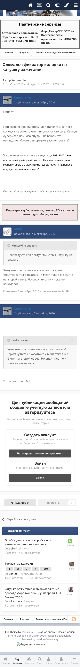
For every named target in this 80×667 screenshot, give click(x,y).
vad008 (13, 573)
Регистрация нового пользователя (40, 453)
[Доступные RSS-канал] (73, 619)
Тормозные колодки (19, 563)
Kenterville (18, 80)
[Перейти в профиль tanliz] (7, 232)
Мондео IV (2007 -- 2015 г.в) (45, 84)
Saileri (13, 548)
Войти (40, 477)
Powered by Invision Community (40, 639)
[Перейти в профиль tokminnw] (71, 589)
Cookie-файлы (66, 631)
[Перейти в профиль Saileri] (70, 541)
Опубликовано (34, 102)
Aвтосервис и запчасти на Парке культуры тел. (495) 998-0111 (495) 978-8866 (20, 37)
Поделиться (21, 502)
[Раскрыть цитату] (9, 245)
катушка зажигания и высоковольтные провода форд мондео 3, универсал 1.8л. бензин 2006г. (33, 593)
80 (45, 568)
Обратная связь (45, 631)
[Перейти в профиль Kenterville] (7, 100)
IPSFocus (27, 631)
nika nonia (15, 601)
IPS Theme (11, 631)
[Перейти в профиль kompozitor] (71, 564)
